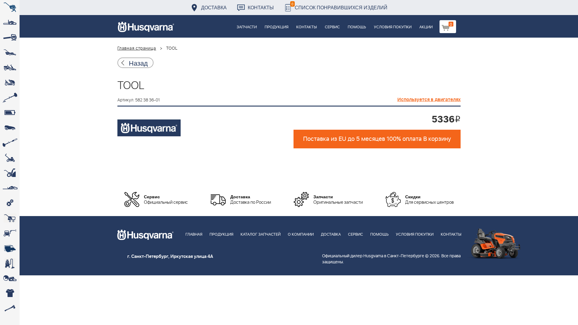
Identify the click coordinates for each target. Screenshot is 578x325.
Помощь (357, 27)
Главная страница (136, 48)
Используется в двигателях (429, 99)
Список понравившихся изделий (339, 6)
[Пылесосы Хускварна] (10, 263)
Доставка (214, 7)
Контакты (261, 7)
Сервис (332, 27)
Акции (426, 27)
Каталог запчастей (261, 234)
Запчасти (247, 27)
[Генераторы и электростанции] (10, 218)
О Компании (301, 234)
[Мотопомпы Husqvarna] (10, 248)
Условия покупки (393, 27)
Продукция (276, 27)
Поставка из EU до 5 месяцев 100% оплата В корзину (377, 139)
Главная (193, 234)
